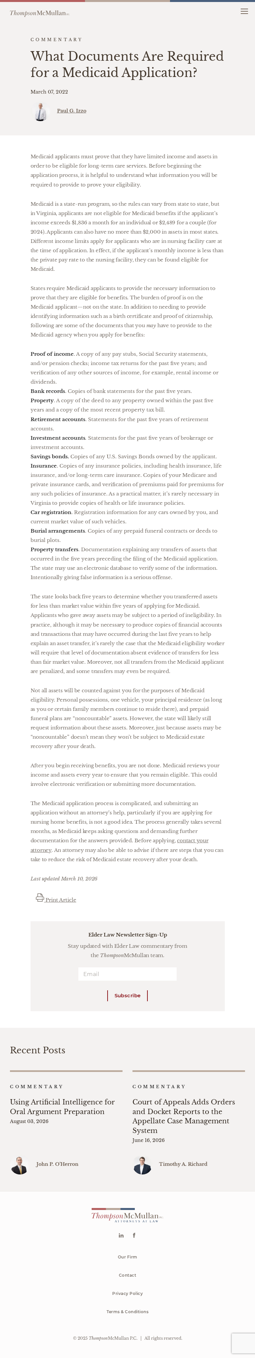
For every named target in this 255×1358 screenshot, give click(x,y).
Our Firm (127, 1256)
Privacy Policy (127, 1293)
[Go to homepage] (40, 11)
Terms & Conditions (127, 1311)
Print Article (60, 900)
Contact (127, 1275)
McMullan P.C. (113, 1338)
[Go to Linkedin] (121, 1236)
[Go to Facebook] (134, 1236)
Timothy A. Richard (183, 1164)
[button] (244, 10)
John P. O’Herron (57, 1164)
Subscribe (128, 995)
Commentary (37, 1086)
